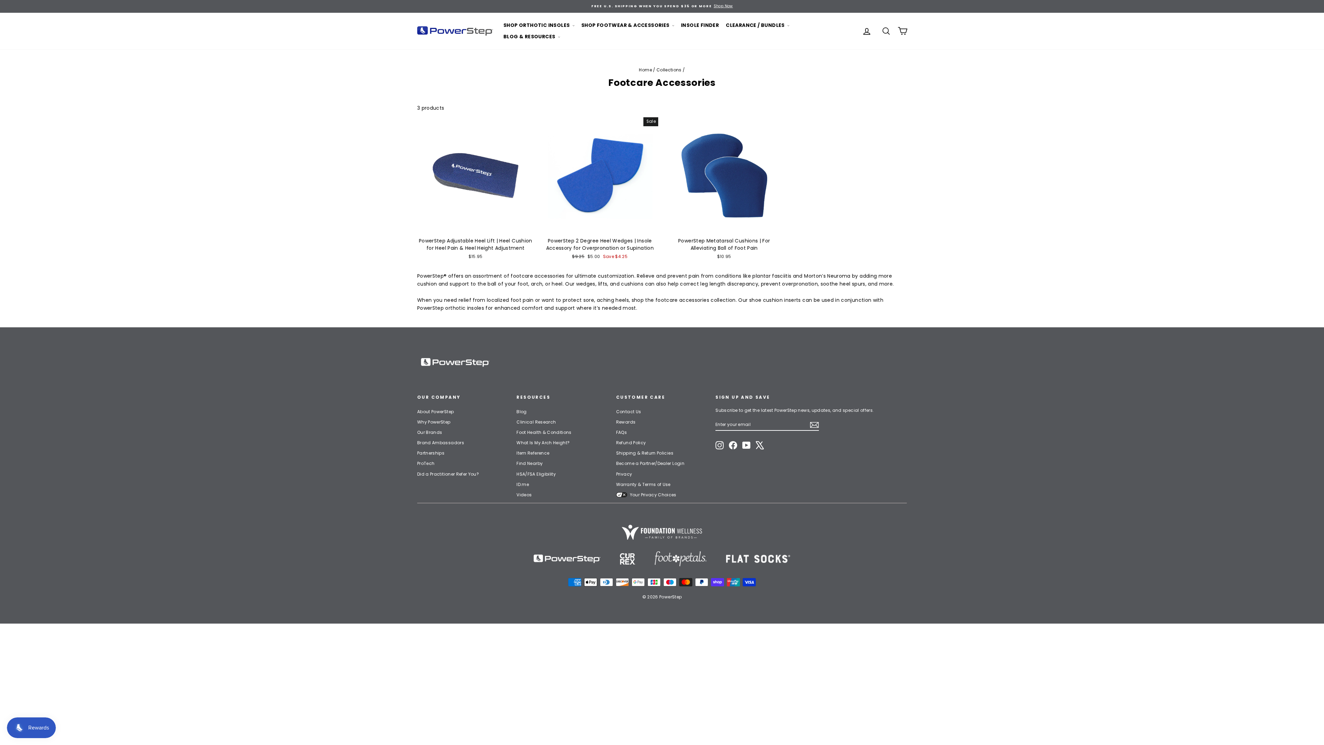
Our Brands (429, 432)
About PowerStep (435, 412)
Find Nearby (529, 463)
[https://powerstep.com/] (567, 559)
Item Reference (532, 453)
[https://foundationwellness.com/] (662, 532)
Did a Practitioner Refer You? (448, 474)
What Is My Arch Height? (543, 443)
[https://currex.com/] (627, 559)
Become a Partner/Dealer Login (650, 463)
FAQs (621, 432)
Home (645, 70)
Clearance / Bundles (756, 25)
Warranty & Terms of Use (643, 484)
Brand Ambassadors (440, 443)
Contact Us (628, 412)
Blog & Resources (529, 36)
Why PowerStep (434, 422)
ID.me (522, 484)
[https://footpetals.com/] (681, 559)
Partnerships (430, 453)
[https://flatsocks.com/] (758, 559)
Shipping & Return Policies (644, 453)
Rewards (625, 422)
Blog (521, 412)
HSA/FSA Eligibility (536, 474)
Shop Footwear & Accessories (626, 25)
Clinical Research (536, 422)
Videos (524, 495)
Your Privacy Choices (653, 495)
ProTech (425, 463)
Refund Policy (631, 443)
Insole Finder (700, 25)
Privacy (624, 474)
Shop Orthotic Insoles (537, 25)
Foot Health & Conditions (543, 432)
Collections (669, 70)
